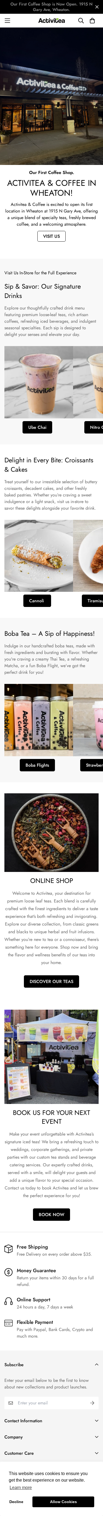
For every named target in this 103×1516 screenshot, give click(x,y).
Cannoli (37, 601)
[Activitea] (52, 20)
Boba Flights (37, 765)
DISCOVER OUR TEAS (51, 981)
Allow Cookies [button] (63, 1502)
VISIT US (51, 236)
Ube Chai (37, 427)
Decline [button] (16, 1502)
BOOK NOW (51, 1214)
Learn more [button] (21, 1487)
